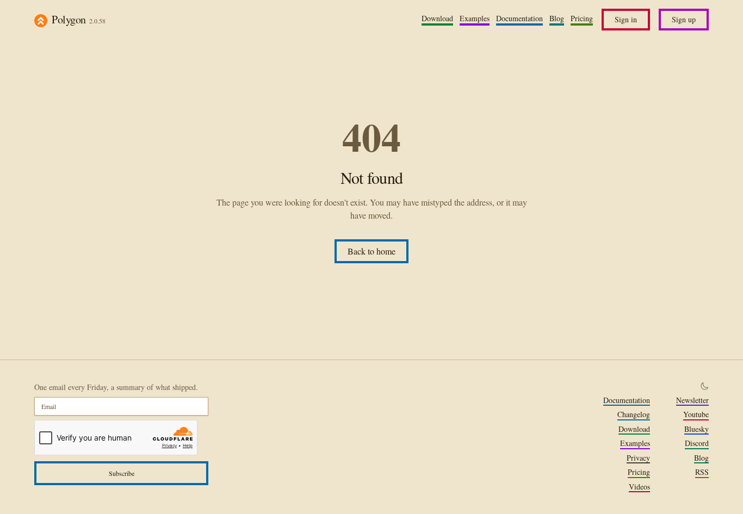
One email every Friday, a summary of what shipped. (116, 387)
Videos (639, 487)
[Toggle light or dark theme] (704, 386)
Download (437, 18)
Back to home (371, 251)
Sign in (626, 19)
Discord (697, 443)
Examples (475, 18)
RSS (702, 472)
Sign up (684, 19)
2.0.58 (97, 20)
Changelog (633, 414)
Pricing (582, 18)
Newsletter (692, 400)
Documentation (519, 18)
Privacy (638, 458)
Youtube (696, 414)
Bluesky (696, 429)
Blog (556, 18)
